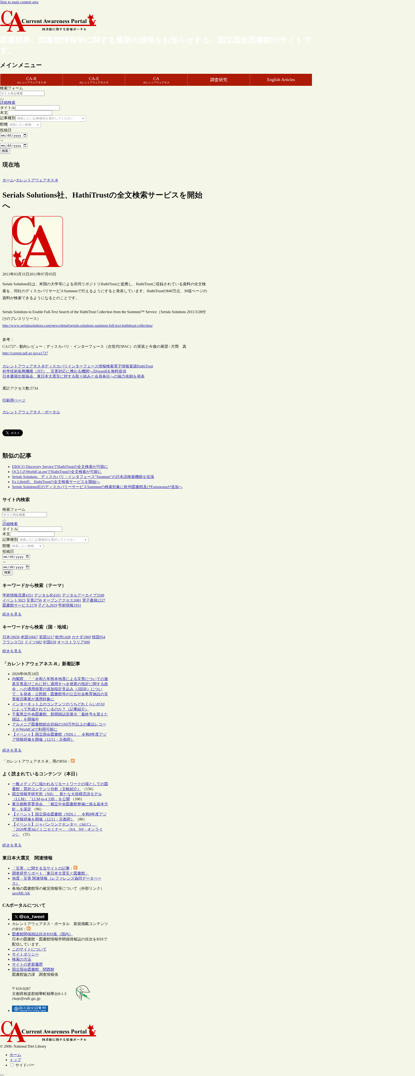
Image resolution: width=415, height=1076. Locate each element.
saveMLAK (21, 893)
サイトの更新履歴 (27, 964)
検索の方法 (21, 959)
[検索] (2, 99)
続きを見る (12, 614)
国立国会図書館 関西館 (33, 969)
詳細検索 (7, 102)
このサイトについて (29, 949)
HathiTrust (145, 366)
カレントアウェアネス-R (23, 366)
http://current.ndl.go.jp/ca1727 (25, 353)
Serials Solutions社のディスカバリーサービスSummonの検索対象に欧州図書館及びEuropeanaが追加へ (97, 487)
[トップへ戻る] (2, 1075)
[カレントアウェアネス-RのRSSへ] (73, 761)
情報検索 (106, 366)
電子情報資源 (125, 366)
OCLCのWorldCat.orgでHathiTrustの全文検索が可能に (57, 472)
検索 (5, 151)
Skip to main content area (19, 2)
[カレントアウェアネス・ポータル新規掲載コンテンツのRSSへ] (29, 929)
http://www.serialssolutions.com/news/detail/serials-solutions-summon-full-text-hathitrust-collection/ (77, 325)
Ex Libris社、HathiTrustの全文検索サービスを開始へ (56, 482)
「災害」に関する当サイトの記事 (41, 868)
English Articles (281, 79)
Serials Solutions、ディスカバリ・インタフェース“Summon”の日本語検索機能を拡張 (83, 477)
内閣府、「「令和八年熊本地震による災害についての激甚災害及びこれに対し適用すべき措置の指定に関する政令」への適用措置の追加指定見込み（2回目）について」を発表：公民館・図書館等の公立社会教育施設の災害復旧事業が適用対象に (60, 689)
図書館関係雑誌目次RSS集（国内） (42, 934)
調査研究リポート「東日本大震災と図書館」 (50, 873)
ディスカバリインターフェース (71, 366)
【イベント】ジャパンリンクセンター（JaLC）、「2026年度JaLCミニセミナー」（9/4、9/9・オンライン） (57, 829)
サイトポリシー (25, 954)
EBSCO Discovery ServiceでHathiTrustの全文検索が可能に (60, 467)
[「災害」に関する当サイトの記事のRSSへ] (75, 868)
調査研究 (218, 79)
